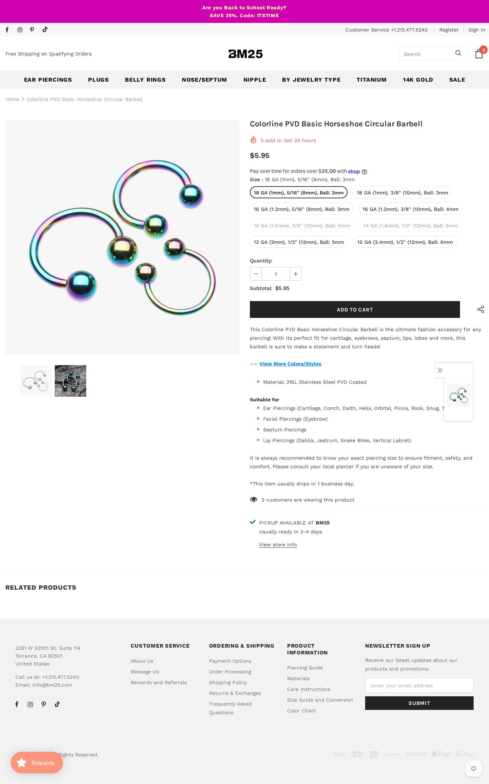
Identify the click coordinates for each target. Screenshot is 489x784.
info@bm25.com (52, 685)
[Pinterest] (34, 30)
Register (449, 30)
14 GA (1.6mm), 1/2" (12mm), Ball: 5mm (410, 225)
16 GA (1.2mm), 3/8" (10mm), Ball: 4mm (411, 209)
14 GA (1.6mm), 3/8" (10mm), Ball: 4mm (302, 225)
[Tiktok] (46, 29)
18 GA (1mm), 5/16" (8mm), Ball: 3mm (299, 192)
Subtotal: (261, 288)
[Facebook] (9, 30)
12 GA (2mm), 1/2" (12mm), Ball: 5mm (299, 242)
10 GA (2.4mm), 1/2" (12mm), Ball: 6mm (405, 242)
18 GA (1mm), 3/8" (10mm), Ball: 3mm (402, 192)
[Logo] (245, 54)
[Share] (479, 309)
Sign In (477, 30)
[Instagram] (22, 30)
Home (12, 99)
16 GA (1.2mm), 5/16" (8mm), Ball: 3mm (301, 209)
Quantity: (261, 260)
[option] (122, 237)
